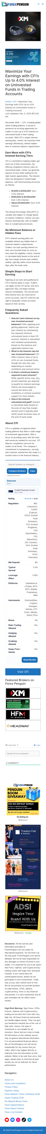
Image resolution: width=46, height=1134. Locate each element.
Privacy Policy (11, 1087)
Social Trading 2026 (14, 1098)
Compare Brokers (17, 471)
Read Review (29, 660)
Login (38, 745)
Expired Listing (12, 1090)
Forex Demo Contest (14, 1108)
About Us (9, 1080)
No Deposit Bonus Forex (16, 1101)
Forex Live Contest (13, 1112)
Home (8, 101)
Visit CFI (23, 671)
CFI (14, 101)
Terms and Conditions (15, 1083)
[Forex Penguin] (15, 4)
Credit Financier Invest (25, 490)
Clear (32, 471)
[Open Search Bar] (39, 4)
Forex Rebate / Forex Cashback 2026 (22, 1094)
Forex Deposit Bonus (14, 1105)
